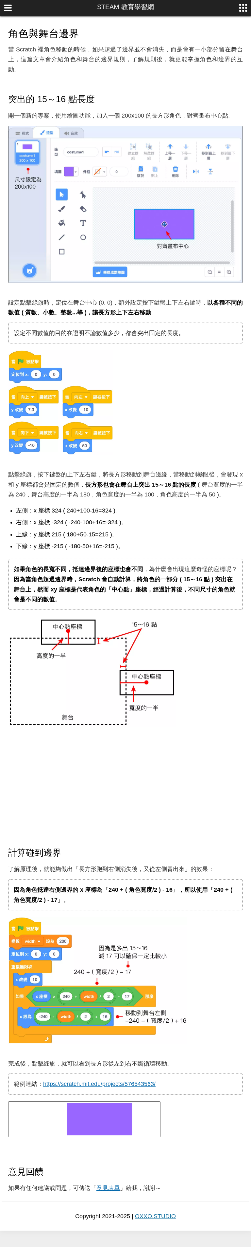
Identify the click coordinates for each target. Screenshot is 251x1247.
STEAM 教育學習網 (125, 6)
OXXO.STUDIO (155, 1216)
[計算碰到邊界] (67, 852)
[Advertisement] (125, 787)
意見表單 (108, 1188)
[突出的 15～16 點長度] (100, 99)
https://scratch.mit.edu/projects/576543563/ (99, 1084)
